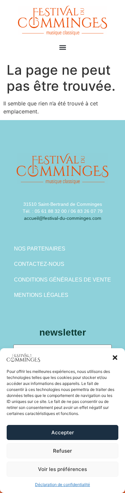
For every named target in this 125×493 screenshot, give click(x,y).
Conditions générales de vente (62, 280)
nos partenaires (39, 249)
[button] (115, 357)
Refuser (62, 451)
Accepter (62, 432)
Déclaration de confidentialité (62, 484)
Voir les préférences (62, 469)
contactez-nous (39, 264)
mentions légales (41, 295)
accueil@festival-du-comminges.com (62, 218)
